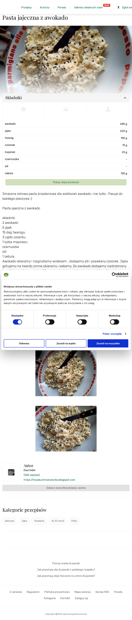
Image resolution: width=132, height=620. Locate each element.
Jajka (24, 521)
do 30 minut (58, 521)
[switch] (49, 321)
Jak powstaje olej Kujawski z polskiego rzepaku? (66, 569)
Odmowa (24, 343)
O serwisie (16, 591)
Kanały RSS (102, 591)
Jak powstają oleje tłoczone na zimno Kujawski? (66, 575)
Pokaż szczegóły (112, 333)
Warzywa (9, 521)
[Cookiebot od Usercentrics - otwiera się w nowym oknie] (114, 274)
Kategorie (50, 598)
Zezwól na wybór (66, 343)
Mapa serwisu (83, 591)
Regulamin (33, 591)
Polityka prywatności (57, 591)
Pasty (74, 521)
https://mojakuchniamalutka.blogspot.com (49, 479)
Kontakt (65, 598)
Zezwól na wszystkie (108, 343)
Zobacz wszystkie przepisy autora (66, 487)
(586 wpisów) (32, 475)
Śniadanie (39, 521)
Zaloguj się (81, 598)
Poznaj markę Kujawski (66, 563)
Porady (118, 591)
